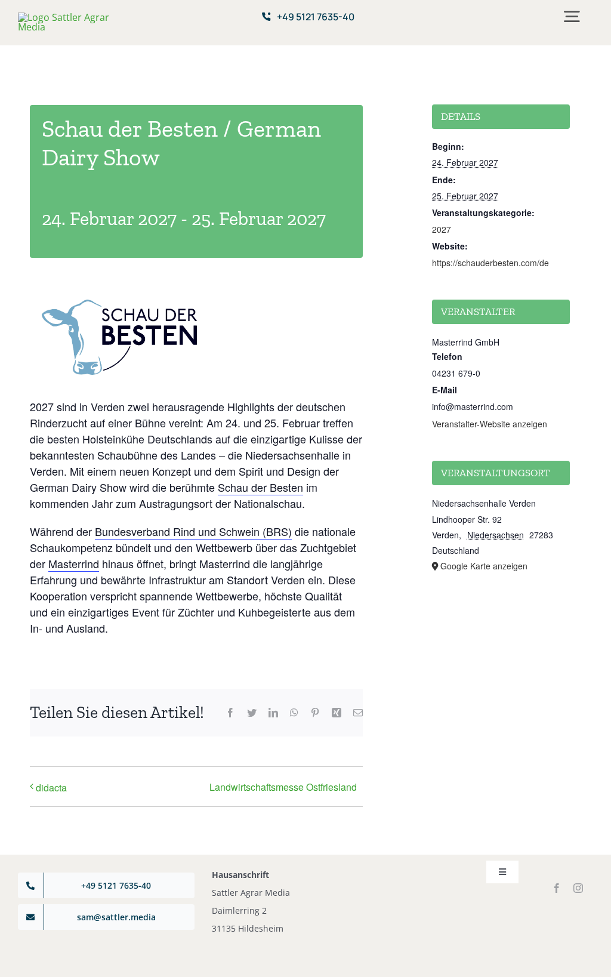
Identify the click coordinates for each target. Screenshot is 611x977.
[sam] (66, 17)
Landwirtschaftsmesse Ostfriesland (283, 787)
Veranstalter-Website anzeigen (489, 424)
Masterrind (73, 563)
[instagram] (578, 888)
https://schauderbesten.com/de (490, 263)
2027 (441, 229)
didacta (51, 787)
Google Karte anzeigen (483, 566)
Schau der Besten (260, 487)
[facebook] (556, 888)
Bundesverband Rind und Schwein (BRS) (193, 531)
